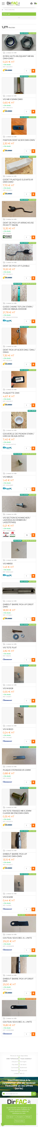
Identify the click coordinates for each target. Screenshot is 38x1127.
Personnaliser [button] (19, 1121)
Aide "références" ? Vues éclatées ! (19, 1058)
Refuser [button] (28, 1117)
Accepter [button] (20, 1117)
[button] (31, 4)
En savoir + (10, 1117)
